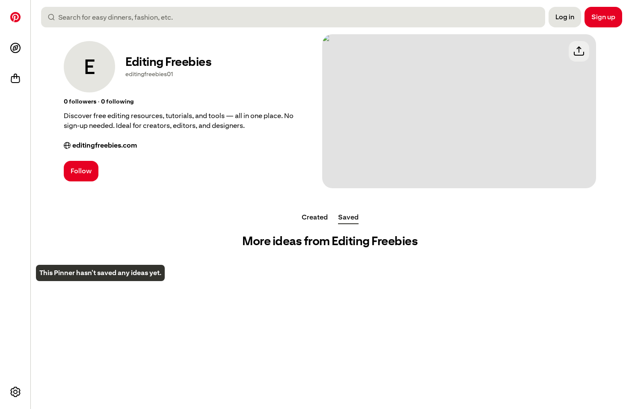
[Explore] (15, 48)
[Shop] (15, 78)
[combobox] (296, 17)
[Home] (15, 17)
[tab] (315, 217)
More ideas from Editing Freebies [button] (330, 241)
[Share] (579, 51)
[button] (80, 102)
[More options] (15, 392)
